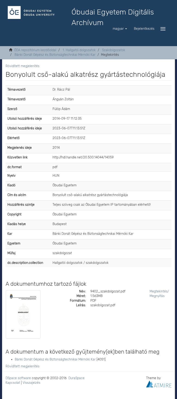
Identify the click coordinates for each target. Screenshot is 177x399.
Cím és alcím (16, 195)
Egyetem (13, 243)
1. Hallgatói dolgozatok (79, 50)
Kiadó (11, 185)
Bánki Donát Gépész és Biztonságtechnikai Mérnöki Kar (55, 55)
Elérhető (13, 138)
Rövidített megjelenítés (22, 66)
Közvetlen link (17, 157)
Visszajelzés (31, 383)
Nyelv (11, 176)
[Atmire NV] (158, 384)
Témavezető (16, 90)
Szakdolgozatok (113, 50)
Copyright (14, 214)
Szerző (12, 109)
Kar (9, 234)
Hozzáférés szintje (21, 205)
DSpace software (18, 378)
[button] (119, 29)
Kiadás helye (16, 224)
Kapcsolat (13, 383)
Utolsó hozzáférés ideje (24, 119)
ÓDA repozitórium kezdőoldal (35, 50)
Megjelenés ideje (19, 148)
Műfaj (11, 253)
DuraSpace (76, 378)
